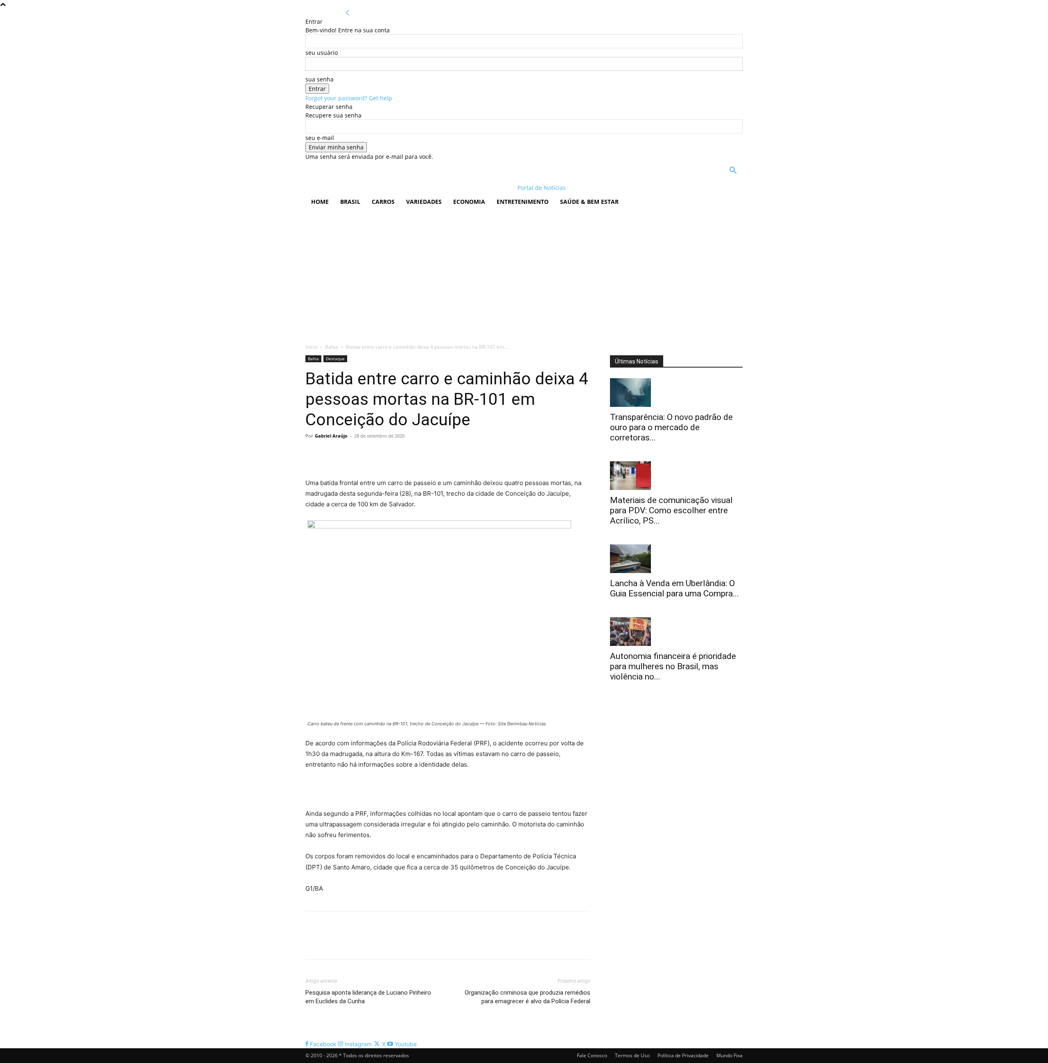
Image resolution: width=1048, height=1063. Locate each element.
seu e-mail (319, 138)
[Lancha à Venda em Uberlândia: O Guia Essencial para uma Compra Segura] (676, 558)
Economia (469, 201)
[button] (733, 171)
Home (320, 201)
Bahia (331, 346)
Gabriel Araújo (331, 436)
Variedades (424, 201)
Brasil (350, 201)
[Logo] (358, 188)
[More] (389, 454)
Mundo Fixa (729, 1055)
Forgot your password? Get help (348, 98)
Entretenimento (523, 201)
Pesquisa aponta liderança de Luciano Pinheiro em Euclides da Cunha (368, 997)
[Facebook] (313, 454)
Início (311, 346)
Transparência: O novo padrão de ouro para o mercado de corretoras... (671, 427)
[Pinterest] (351, 454)
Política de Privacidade (683, 1055)
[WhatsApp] (370, 454)
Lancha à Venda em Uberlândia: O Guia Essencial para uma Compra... (674, 588)
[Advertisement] (524, 273)
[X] (332, 454)
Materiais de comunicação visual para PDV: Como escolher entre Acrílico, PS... (671, 510)
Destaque (335, 358)
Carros (383, 201)
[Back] (347, 13)
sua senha (319, 79)
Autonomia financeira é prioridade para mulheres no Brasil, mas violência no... (673, 666)
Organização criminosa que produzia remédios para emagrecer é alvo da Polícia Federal (527, 997)
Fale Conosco (592, 1055)
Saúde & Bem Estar (589, 201)
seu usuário (321, 52)
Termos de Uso (632, 1055)
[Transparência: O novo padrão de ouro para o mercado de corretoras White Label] (676, 392)
